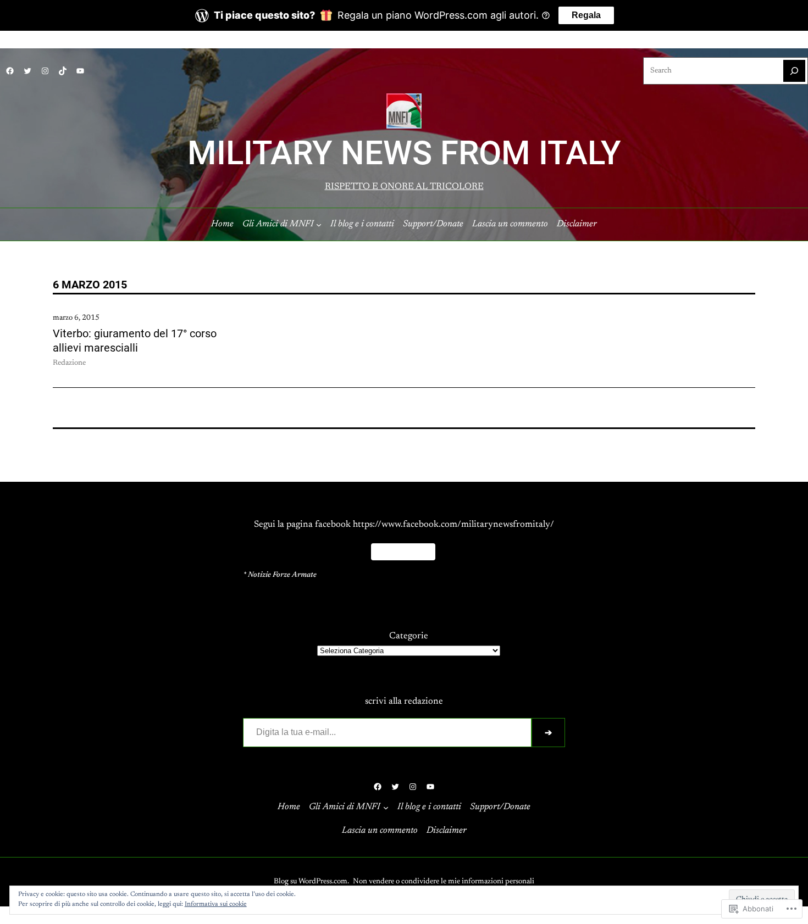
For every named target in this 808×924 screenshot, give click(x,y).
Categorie (408, 636)
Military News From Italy (404, 153)
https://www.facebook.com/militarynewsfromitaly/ (453, 524)
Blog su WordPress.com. (311, 882)
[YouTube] (80, 70)
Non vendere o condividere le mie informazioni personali (443, 882)
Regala (586, 15)
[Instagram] (45, 70)
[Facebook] (9, 70)
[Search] (794, 71)
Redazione (69, 363)
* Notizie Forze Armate (280, 575)
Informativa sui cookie (216, 904)
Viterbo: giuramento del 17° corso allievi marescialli (135, 340)
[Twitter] (27, 70)
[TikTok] (62, 70)
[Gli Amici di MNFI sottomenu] (319, 224)
